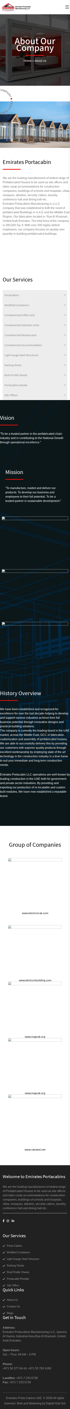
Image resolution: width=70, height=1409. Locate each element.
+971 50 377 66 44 (15, 1368)
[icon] (3, 1221)
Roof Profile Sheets (18, 1272)
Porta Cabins (14, 1245)
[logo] (16, 6)
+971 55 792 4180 (39, 1368)
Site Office (13, 1285)
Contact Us (13, 1306)
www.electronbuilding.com (35, 980)
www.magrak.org (35, 1036)
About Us (12, 1299)
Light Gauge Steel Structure (23, 1258)
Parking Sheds (15, 1265)
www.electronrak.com (35, 913)
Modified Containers (18, 1252)
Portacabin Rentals (18, 1278)
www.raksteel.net (35, 1149)
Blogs (10, 1313)
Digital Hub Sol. (56, 1403)
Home (28, 61)
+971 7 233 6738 (27, 1378)
